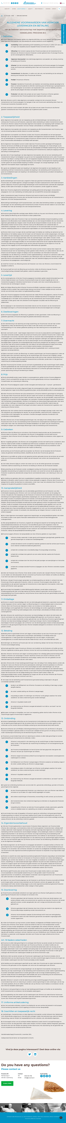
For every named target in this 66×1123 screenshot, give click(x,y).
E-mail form (7, 1083)
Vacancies (48, 8)
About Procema (38, 8)
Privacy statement (54, 1116)
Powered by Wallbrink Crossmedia (33, 1118)
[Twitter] (29, 1054)
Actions (14, 8)
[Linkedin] (35, 1054)
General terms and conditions (41, 1116)
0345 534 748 (6, 3)
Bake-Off (7, 8)
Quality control (21, 8)
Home (12, 15)
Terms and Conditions (22, 15)
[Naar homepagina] (29, 3)
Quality (30, 8)
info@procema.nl (29, 1078)
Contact (54, 8)
